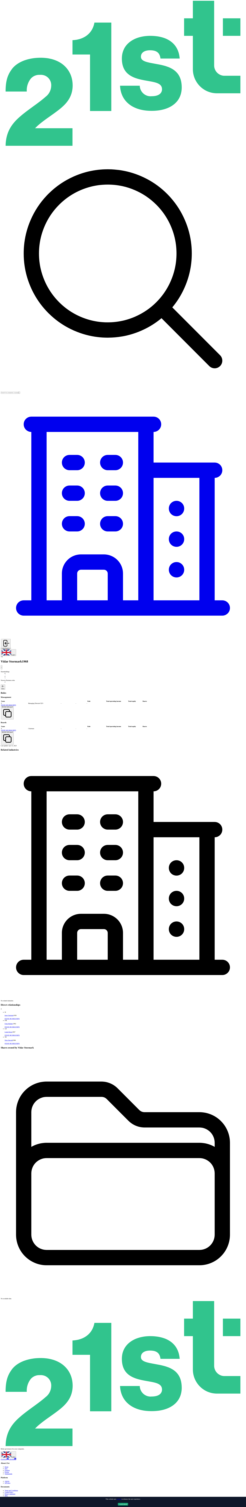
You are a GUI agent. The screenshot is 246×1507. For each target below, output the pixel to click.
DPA (6, 1496)
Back (3, 688)
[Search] (19, 393)
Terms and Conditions (11, 1490)
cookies (119, 1499)
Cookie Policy (9, 1492)
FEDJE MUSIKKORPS (8, 705)
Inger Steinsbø (9, 1015)
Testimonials (8, 1474)
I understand (123, 1504)
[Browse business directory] (123, 638)
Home (6, 1467)
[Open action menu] (1, 666)
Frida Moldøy (9, 1024)
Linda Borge (8, 1032)
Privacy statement (10, 1494)
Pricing (7, 1472)
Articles (7, 1481)
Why (6, 1468)
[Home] (123, 145)
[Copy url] (1, 668)
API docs (7, 1483)
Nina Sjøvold (9, 1040)
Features (7, 1470)
